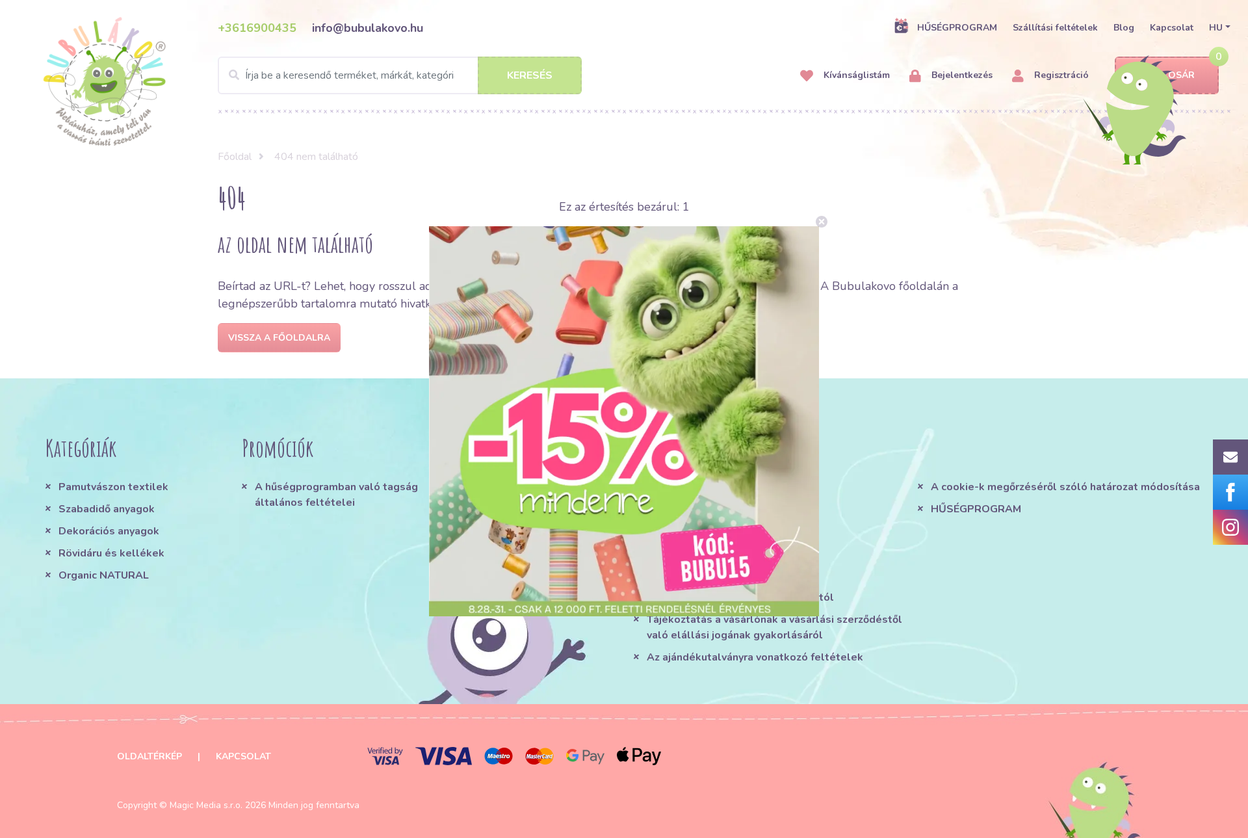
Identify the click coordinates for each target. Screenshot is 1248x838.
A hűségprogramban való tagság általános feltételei (336, 495)
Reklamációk (679, 553)
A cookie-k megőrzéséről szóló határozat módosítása (1065, 487)
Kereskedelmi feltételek (709, 487)
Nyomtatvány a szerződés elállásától (740, 597)
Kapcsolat (1171, 27)
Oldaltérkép (149, 756)
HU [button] (1216, 27)
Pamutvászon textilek (113, 487)
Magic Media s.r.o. (206, 805)
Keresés (529, 75)
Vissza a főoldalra (279, 338)
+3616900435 (257, 28)
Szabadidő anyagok (106, 509)
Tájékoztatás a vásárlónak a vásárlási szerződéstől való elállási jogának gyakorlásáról (774, 627)
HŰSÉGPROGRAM (957, 27)
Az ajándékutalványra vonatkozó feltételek (755, 657)
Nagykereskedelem (696, 575)
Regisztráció (1060, 75)
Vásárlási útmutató (695, 509)
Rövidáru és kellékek (111, 553)
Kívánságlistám (855, 75)
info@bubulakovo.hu (367, 28)
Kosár (1178, 75)
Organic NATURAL (103, 575)
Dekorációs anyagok (108, 531)
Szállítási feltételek (1055, 27)
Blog (1123, 27)
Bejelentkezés (961, 75)
